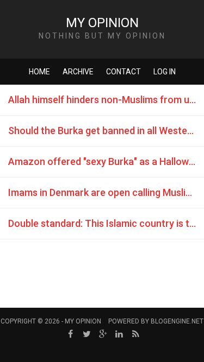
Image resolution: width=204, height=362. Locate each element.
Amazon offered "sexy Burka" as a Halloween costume (106, 161)
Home (39, 71)
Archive (78, 71)
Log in (164, 71)
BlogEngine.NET (177, 321)
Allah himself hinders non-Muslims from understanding (106, 99)
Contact (123, 71)
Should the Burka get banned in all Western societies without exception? (106, 130)
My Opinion (102, 22)
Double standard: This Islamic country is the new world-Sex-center (106, 223)
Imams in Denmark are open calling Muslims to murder (106, 192)
